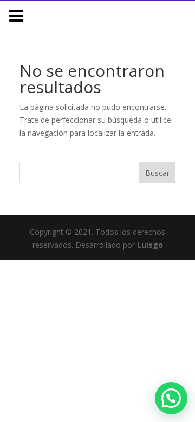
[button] (171, 398)
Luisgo (150, 245)
